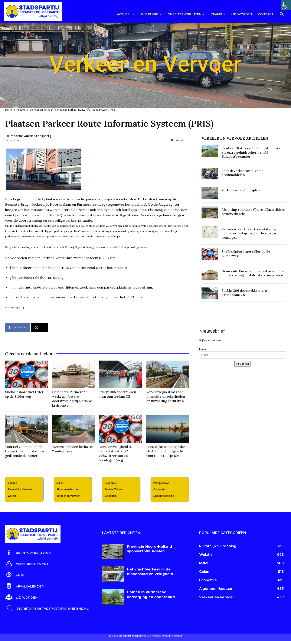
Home (9, 109)
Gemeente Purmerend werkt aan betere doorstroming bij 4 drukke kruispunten (253, 273)
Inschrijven (242, 363)
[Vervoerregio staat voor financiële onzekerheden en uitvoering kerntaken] (167, 374)
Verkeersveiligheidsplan (241, 190)
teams (216, 14)
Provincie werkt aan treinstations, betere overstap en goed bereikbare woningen (250, 233)
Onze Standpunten (184, 14)
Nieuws (21, 109)
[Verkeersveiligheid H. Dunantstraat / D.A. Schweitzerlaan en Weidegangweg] (120, 429)
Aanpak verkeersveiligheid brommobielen (242, 173)
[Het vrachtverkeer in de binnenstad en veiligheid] (113, 574)
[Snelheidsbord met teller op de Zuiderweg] (26, 374)
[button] (282, 15)
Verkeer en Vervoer (41, 109)
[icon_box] (28, 552)
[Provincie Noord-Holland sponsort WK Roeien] (113, 551)
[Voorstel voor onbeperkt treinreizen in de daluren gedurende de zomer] (26, 429)
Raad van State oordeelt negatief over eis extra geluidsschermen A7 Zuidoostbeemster (251, 152)
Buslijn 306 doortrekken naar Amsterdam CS (245, 293)
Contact (266, 14)
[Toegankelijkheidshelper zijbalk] (286, 5)
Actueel (124, 14)
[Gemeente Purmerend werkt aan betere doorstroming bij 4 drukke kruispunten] (73, 374)
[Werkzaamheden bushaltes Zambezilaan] (73, 429)
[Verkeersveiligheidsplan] (210, 193)
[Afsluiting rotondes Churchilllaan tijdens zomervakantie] (210, 212)
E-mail (202, 349)
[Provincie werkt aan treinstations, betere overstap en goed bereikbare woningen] (210, 232)
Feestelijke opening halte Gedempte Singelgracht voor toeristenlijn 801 (165, 451)
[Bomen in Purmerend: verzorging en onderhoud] (113, 596)
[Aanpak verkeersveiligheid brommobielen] (210, 173)
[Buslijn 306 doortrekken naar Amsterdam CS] (120, 374)
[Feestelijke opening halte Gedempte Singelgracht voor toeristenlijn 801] (167, 429)
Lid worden (241, 14)
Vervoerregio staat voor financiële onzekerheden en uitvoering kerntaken (165, 396)
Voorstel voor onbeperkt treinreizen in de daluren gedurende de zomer (24, 451)
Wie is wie (149, 14)
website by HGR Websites (167, 635)
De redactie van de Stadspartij (28, 136)
